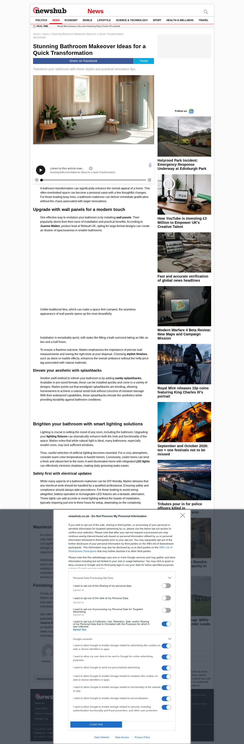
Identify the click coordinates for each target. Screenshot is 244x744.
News (96, 11)
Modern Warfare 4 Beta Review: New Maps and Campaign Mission (184, 334)
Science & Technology (132, 20)
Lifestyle (104, 20)
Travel (203, 20)
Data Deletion (101, 737)
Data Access (122, 737)
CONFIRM (96, 724)
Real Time (42, 26)
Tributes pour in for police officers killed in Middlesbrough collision (180, 508)
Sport (157, 20)
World (87, 20)
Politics (41, 20)
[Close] (183, 516)
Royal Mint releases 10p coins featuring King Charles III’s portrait (183, 392)
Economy (71, 20)
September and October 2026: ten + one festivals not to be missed (183, 450)
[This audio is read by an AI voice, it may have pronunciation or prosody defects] (90, 168)
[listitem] (122, 578)
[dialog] (122, 627)
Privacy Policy (142, 737)
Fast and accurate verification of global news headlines (183, 278)
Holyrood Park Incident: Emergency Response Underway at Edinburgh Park (182, 164)
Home (36, 34)
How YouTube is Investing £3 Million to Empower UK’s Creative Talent (182, 222)
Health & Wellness (179, 20)
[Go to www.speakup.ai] (150, 165)
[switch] (166, 585)
